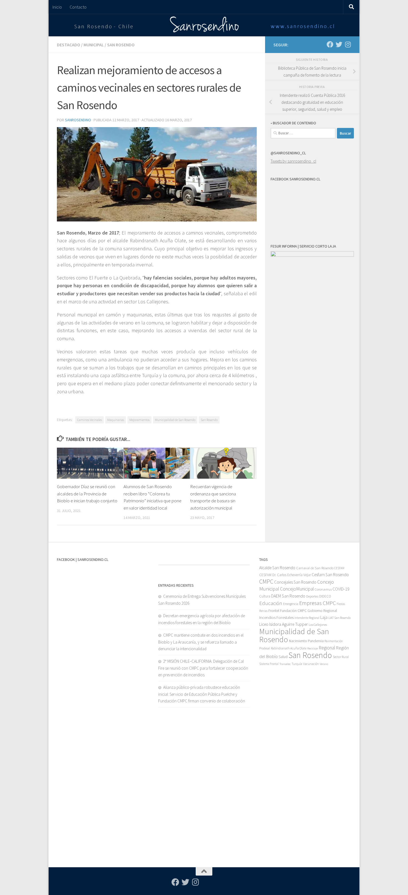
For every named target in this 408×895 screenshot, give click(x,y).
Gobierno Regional (322, 610)
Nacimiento (298, 641)
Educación (270, 603)
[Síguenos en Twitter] (339, 44)
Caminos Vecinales (89, 420)
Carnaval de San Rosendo (314, 568)
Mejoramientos (139, 420)
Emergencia (290, 604)
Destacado (68, 44)
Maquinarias (115, 420)
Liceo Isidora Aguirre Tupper (283, 624)
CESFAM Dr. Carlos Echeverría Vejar (285, 575)
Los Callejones (318, 624)
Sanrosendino (78, 119)
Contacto (78, 7)
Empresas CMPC (317, 602)
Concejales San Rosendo (295, 582)
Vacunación (311, 664)
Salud (283, 656)
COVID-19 (341, 589)
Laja (324, 617)
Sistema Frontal (269, 664)
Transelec (285, 664)
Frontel (273, 610)
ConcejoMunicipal (297, 589)
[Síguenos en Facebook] (330, 44)
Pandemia (316, 640)
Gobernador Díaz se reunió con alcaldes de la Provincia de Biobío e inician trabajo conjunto (87, 493)
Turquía (296, 664)
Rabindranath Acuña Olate (288, 648)
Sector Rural (341, 657)
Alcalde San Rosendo (277, 567)
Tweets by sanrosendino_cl (293, 161)
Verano (324, 664)
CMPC (266, 581)
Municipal (94, 44)
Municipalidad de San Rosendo (175, 420)
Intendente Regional (306, 618)
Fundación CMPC (293, 610)
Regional (327, 648)
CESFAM (339, 568)
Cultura (264, 596)
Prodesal (264, 648)
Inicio (57, 7)
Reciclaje (312, 648)
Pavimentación (333, 641)
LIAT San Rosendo (339, 618)
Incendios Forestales (276, 617)
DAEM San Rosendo (288, 596)
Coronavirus (323, 589)
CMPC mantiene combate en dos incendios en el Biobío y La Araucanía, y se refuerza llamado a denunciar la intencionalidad (200, 641)
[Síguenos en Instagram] (347, 44)
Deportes (312, 596)
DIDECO (325, 596)
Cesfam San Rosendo (330, 574)
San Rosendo (121, 44)
